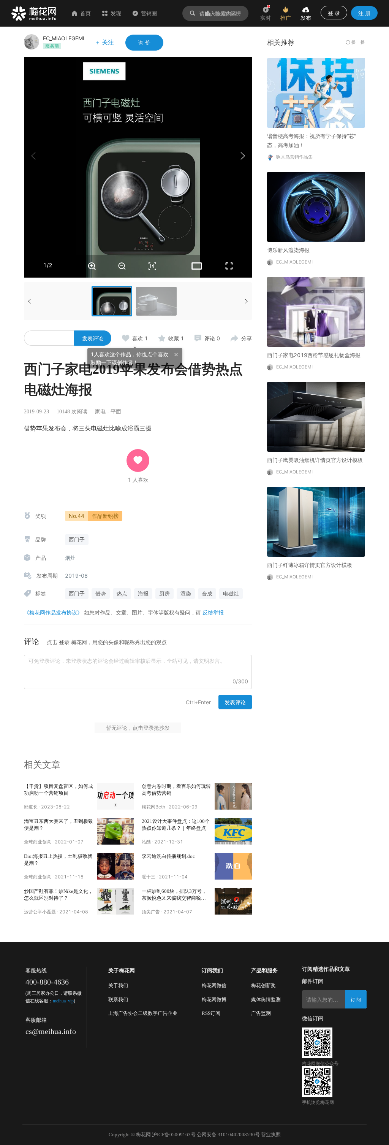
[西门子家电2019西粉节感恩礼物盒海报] (316, 311)
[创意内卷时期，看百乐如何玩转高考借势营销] (233, 796)
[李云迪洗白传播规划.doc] (233, 866)
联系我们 (118, 999)
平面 (116, 411)
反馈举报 (213, 612)
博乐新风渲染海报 (288, 250)
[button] (242, 156)
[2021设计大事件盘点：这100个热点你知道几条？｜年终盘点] (233, 831)
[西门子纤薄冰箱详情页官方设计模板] (316, 521)
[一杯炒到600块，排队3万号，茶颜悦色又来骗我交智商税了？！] (233, 901)
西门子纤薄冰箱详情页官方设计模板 (309, 565)
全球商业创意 (37, 842)
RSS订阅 (211, 1013)
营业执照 (271, 1134)
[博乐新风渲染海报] (316, 206)
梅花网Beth (153, 807)
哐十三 (148, 877)
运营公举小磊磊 (40, 912)
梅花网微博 (214, 999)
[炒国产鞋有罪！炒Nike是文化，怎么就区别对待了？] (115, 901)
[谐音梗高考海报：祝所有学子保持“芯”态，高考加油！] (316, 92)
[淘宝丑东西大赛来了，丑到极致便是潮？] (115, 831)
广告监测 (261, 1013)
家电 (100, 411)
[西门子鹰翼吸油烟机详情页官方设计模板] (316, 416)
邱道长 (31, 807)
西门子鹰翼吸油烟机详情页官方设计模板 (315, 460)
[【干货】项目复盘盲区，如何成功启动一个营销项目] (115, 796)
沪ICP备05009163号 (174, 1134)
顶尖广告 (151, 912)
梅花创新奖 (263, 985)
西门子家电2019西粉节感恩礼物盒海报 (314, 355)
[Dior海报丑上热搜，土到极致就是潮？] (115, 866)
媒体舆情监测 (266, 999)
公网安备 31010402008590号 (228, 1134)
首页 (85, 13)
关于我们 (118, 985)
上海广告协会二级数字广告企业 (142, 1013)
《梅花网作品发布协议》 (53, 612)
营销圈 (149, 13)
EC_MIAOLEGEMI (63, 38)
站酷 (146, 842)
